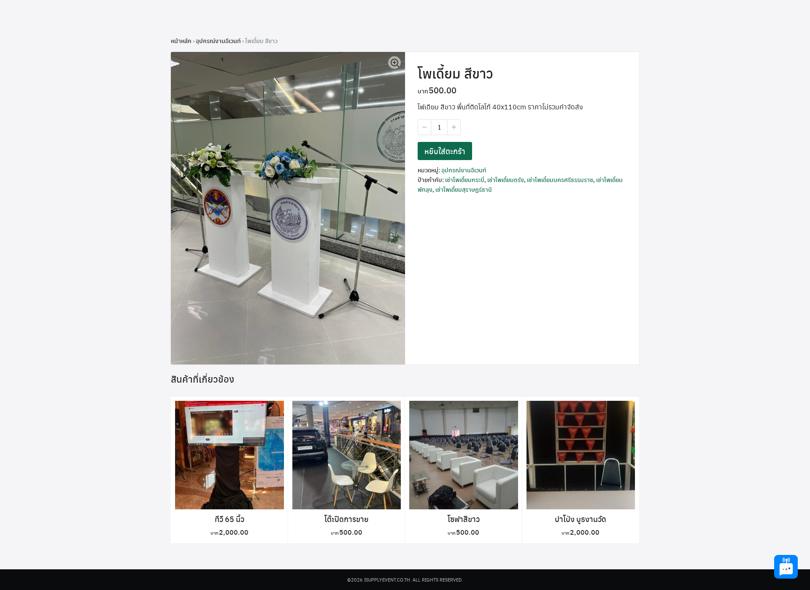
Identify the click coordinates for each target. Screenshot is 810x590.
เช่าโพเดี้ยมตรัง (505, 179)
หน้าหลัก (181, 40)
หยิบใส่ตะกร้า (444, 151)
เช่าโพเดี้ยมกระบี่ (464, 179)
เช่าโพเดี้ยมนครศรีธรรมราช (560, 179)
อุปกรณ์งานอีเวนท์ (218, 40)
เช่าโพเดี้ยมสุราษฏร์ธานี (463, 189)
